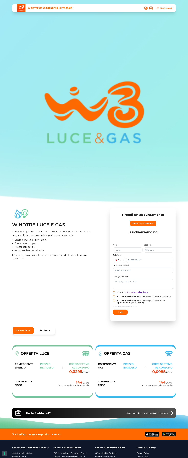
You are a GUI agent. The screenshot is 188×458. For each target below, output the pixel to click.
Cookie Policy (143, 457)
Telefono (117, 255)
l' (136, 292)
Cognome (148, 245)
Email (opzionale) (121, 265)
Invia (120, 312)
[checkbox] (114, 292)
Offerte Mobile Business (106, 453)
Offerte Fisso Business (105, 457)
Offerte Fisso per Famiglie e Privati (69, 457)
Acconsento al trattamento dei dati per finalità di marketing (144, 296)
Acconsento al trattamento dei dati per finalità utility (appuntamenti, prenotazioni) (141, 301)
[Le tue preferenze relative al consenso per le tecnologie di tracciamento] (4, 453)
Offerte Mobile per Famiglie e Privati (70, 453)
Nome (116, 245)
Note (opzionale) (120, 276)
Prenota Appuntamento (143, 223)
